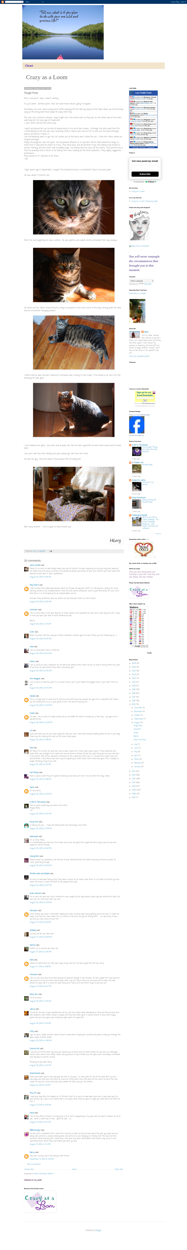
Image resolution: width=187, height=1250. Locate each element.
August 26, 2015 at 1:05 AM (40, 577)
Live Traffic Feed (143, 93)
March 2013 (134, 125)
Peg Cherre (34, 585)
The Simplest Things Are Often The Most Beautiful (150, 449)
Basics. (136, 736)
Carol (31, 646)
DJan (32, 632)
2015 (134, 704)
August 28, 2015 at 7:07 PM (40, 1065)
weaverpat (34, 836)
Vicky (32, 1031)
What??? (137, 729)
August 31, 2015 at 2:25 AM (40, 1105)
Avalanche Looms (139, 480)
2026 (134, 663)
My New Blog (147, 464)
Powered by (139, 182)
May (136, 751)
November (138, 711)
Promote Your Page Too (136, 435)
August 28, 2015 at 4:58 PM (41, 1040)
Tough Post (138, 725)
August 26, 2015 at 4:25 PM (41, 794)
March (137, 759)
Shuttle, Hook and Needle (39, 873)
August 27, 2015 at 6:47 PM (40, 986)
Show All (158, 534)
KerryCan (33, 910)
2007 (134, 797)
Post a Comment (33, 1164)
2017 (134, 697)
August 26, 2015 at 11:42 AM (41, 688)
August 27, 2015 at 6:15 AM (40, 922)
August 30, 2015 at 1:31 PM (40, 1085)
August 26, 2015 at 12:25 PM (41, 705)
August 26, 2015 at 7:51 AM (40, 624)
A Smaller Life (137, 462)
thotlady (33, 930)
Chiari (29, 65)
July (136, 744)
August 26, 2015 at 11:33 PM (41, 902)
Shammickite (35, 1073)
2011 (133, 782)
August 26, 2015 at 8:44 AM (41, 653)
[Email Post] (50, 551)
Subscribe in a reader (137, 293)
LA (31, 730)
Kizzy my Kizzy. (140, 739)
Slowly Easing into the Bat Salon (149, 501)
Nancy (32, 1152)
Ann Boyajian (35, 678)
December (138, 707)
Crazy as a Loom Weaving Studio (139, 415)
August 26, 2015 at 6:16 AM (41, 601)
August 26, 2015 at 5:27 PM (41, 814)
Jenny (32, 1009)
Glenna (32, 945)
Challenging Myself (139, 515)
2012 (134, 778)
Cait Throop (34, 772)
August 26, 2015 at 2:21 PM (40, 764)
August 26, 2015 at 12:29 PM (41, 722)
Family (137, 139)
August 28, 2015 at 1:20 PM (40, 1023)
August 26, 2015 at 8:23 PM (41, 865)
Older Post (119, 1169)
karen (32, 787)
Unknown (34, 609)
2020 (134, 686)
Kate (31, 960)
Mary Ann (34, 994)
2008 (134, 793)
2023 (134, 674)
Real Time (143, 147)
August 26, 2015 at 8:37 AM (41, 638)
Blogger (98, 1230)
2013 (134, 775)
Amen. (136, 732)
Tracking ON (150, 147)
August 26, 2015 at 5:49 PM (41, 828)
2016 (134, 700)
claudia (32, 696)
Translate (147, 284)
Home (74, 1169)
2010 (134, 786)
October (137, 715)
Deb (31, 747)
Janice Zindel (35, 565)
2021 (134, 682)
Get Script (136, 147)
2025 (134, 667)
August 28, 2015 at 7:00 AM (40, 1001)
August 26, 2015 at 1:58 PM (40, 739)
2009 (134, 790)
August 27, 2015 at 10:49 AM (41, 937)
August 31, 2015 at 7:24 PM (40, 1144)
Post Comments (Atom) (44, 1173)
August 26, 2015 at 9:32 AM (41, 670)
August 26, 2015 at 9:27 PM (41, 885)
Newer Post (29, 1169)
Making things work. (146, 103)
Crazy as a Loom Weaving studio (144, 201)
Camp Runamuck (139, 497)
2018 (134, 693)
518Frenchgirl (35, 1130)
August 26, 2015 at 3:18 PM (40, 779)
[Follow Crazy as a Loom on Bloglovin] (139, 240)
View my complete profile (139, 356)
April (136, 755)
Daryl (32, 1113)
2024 (134, 671)
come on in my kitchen (148, 483)
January (137, 766)
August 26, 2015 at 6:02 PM (41, 848)
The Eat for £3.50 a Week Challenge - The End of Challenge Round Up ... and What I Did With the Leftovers (150, 523)
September (138, 719)
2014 (134, 771)
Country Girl (34, 1048)
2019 (134, 689)
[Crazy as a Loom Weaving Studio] (136, 433)
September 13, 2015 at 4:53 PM (42, 1159)
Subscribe (145, 174)
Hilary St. (133, 134)
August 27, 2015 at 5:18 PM (40, 966)
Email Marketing (142, 406)
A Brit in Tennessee (38, 802)
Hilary (146, 332)
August (137, 722)
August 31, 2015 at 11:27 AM (40, 1122)
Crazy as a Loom (140, 98)
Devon (32, 661)
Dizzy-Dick (34, 822)
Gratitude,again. (135, 130)
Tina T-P (33, 1093)
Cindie (32, 713)
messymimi (34, 856)
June (136, 748)
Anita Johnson (35, 893)
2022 (134, 678)
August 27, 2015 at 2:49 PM (41, 952)
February (138, 763)
